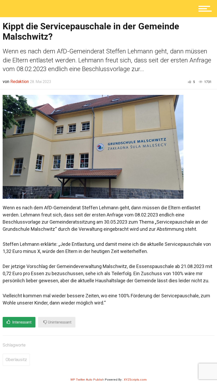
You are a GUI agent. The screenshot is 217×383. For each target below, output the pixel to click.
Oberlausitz (16, 359)
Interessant (21, 322)
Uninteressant (59, 322)
